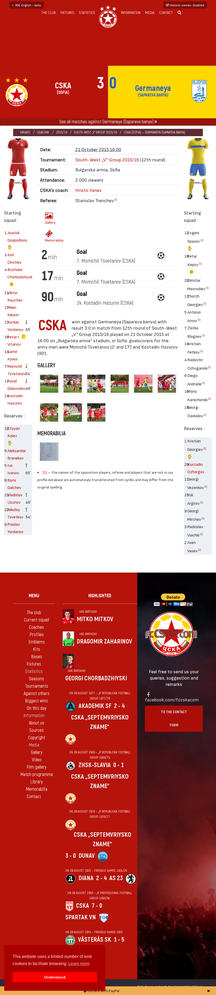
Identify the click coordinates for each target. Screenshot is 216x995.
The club (48, 12)
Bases (36, 657)
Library (36, 782)
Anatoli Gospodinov (14, 236)
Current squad (36, 620)
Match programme (36, 775)
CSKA (82, 906)
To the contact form (174, 718)
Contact (166, 12)
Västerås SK (94, 939)
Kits (36, 649)
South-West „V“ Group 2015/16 (95, 132)
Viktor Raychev (14, 296)
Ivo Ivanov (13, 469)
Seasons (43, 132)
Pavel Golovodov (14, 384)
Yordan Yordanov (14, 325)
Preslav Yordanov (14, 528)
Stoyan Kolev (13, 432)
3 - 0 (70, 856)
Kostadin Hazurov (14, 399)
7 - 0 (97, 906)
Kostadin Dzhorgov (194, 468)
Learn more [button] (79, 963)
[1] (115, 199)
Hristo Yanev (88, 190)
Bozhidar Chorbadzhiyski (14, 273)
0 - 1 (118, 765)
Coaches (36, 627)
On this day (36, 708)
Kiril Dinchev (14, 258)
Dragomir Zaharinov (104, 641)
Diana (86, 878)
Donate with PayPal (103, 990)
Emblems (36, 642)
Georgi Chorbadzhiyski (96, 678)
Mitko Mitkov (95, 619)
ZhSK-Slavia (94, 765)
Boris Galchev (14, 483)
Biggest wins (36, 701)
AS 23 (116, 878)
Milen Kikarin (13, 311)
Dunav (86, 856)
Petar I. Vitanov (14, 340)
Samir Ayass (12, 355)
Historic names (186, 5)
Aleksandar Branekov (14, 454)
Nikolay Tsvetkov (14, 513)
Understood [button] (55, 977)
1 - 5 (119, 939)
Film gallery (36, 767)
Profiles (37, 635)
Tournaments (36, 686)
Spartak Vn (80, 917)
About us (36, 723)
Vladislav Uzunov (14, 498)
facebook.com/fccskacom (172, 699)
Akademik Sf (94, 706)
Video (36, 760)
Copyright (36, 738)
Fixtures (67, 12)
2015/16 (61, 132)
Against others (37, 694)
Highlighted (99, 596)
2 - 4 (119, 706)
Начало (25, 132)
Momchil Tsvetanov (14, 370)
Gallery (50, 222)
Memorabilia (51, 240)
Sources (36, 730)
